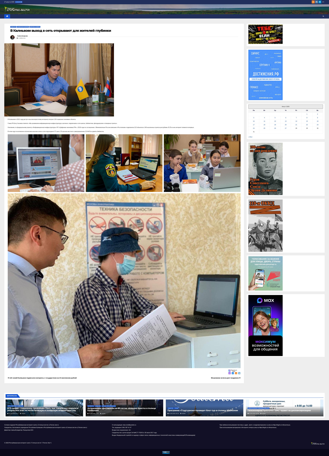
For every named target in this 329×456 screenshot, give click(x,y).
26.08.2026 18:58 (254, 413)
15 (307, 121)
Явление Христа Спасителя (108, 406)
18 (264, 124)
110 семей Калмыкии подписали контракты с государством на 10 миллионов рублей (43, 378)
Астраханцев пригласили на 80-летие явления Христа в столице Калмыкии (121, 409)
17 (254, 124)
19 (275, 124)
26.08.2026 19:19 (174, 413)
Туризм (176, 408)
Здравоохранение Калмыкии (255, 408)
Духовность (91, 406)
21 (296, 124)
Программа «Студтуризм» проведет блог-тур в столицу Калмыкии (202, 410)
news (23, 413)
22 (307, 124)
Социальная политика (22, 26)
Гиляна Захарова (22, 36)
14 (296, 121)
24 (254, 128)
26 (275, 128)
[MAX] (229, 373)
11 (264, 121)
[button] (323, 16)
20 (286, 124)
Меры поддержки (12, 405)
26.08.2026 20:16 (14, 413)
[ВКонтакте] (232, 373)
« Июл (250, 137)
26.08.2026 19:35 (94, 413)
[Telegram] (239, 373)
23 (317, 124)
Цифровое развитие (35, 26)
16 (317, 121)
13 (286, 121)
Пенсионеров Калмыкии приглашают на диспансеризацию (279, 410)
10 (254, 121)
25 (264, 128)
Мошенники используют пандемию (225, 378)
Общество (13, 26)
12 (275, 121)
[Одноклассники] (236, 373)
